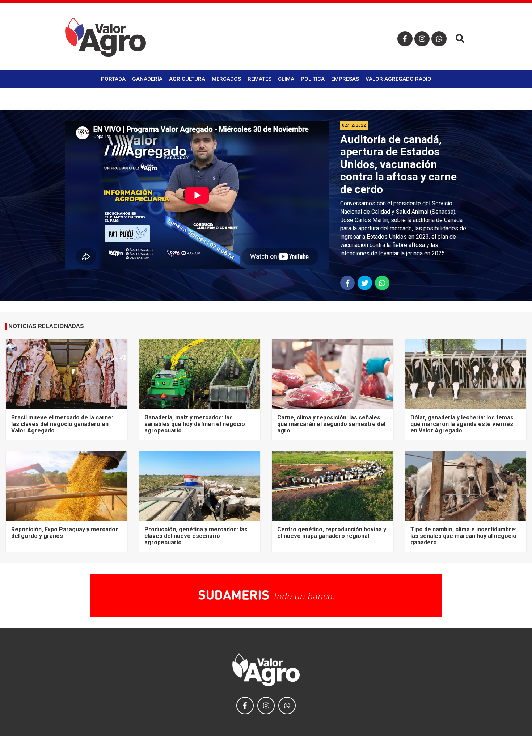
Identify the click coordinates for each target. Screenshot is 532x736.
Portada (113, 79)
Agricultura (187, 79)
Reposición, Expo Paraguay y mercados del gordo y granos (65, 532)
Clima (286, 79)
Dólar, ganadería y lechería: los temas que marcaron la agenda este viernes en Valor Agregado (462, 424)
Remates (259, 79)
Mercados (226, 79)
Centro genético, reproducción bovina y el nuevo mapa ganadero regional (331, 532)
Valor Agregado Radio (398, 79)
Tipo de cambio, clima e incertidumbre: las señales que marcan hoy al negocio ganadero (463, 536)
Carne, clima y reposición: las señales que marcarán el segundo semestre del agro (331, 424)
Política (313, 79)
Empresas (345, 79)
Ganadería (147, 79)
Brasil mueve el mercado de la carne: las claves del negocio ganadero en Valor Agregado (62, 424)
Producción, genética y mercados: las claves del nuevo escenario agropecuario (196, 536)
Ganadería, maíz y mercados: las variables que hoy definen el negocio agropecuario (194, 424)
